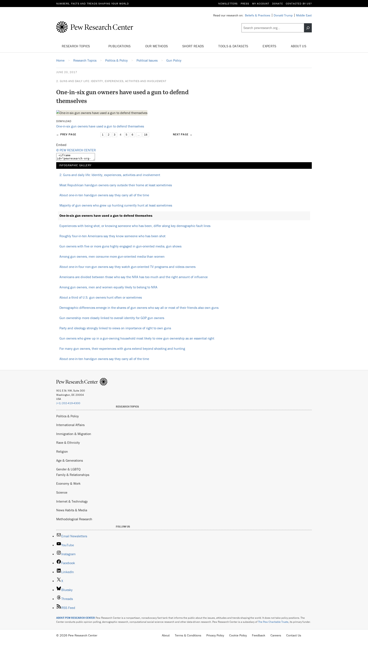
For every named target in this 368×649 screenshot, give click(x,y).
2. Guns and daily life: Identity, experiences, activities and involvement (111, 81)
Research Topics (76, 46)
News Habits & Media (71, 510)
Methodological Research (74, 519)
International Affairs (70, 425)
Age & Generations (69, 460)
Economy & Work (68, 483)
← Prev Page (66, 134)
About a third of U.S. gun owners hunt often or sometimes (100, 297)
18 (145, 134)
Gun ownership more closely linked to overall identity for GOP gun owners (111, 318)
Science (61, 492)
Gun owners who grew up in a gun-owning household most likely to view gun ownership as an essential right (136, 338)
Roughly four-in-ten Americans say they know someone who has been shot (112, 236)
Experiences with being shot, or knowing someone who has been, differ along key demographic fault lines (134, 226)
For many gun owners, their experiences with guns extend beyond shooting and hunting (122, 348)
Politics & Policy (67, 416)
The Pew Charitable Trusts (273, 622)
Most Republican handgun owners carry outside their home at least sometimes (115, 185)
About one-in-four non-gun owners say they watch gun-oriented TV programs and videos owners (127, 267)
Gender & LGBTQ (68, 469)
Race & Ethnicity (68, 442)
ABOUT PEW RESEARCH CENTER (75, 618)
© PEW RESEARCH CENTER (76, 150)
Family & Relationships (72, 475)
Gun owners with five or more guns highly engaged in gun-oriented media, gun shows (120, 246)
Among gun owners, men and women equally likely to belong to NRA (108, 287)
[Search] (308, 28)
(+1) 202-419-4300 (68, 403)
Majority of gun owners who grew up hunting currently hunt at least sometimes (115, 205)
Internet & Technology (72, 501)
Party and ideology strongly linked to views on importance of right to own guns (115, 328)
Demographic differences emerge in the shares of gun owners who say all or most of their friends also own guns (138, 307)
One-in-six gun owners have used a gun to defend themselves (100, 126)
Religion (62, 451)
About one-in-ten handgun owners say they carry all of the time (104, 195)
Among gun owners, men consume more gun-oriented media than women (112, 256)
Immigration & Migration (73, 434)
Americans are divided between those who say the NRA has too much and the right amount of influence (133, 277)
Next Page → (183, 134)
